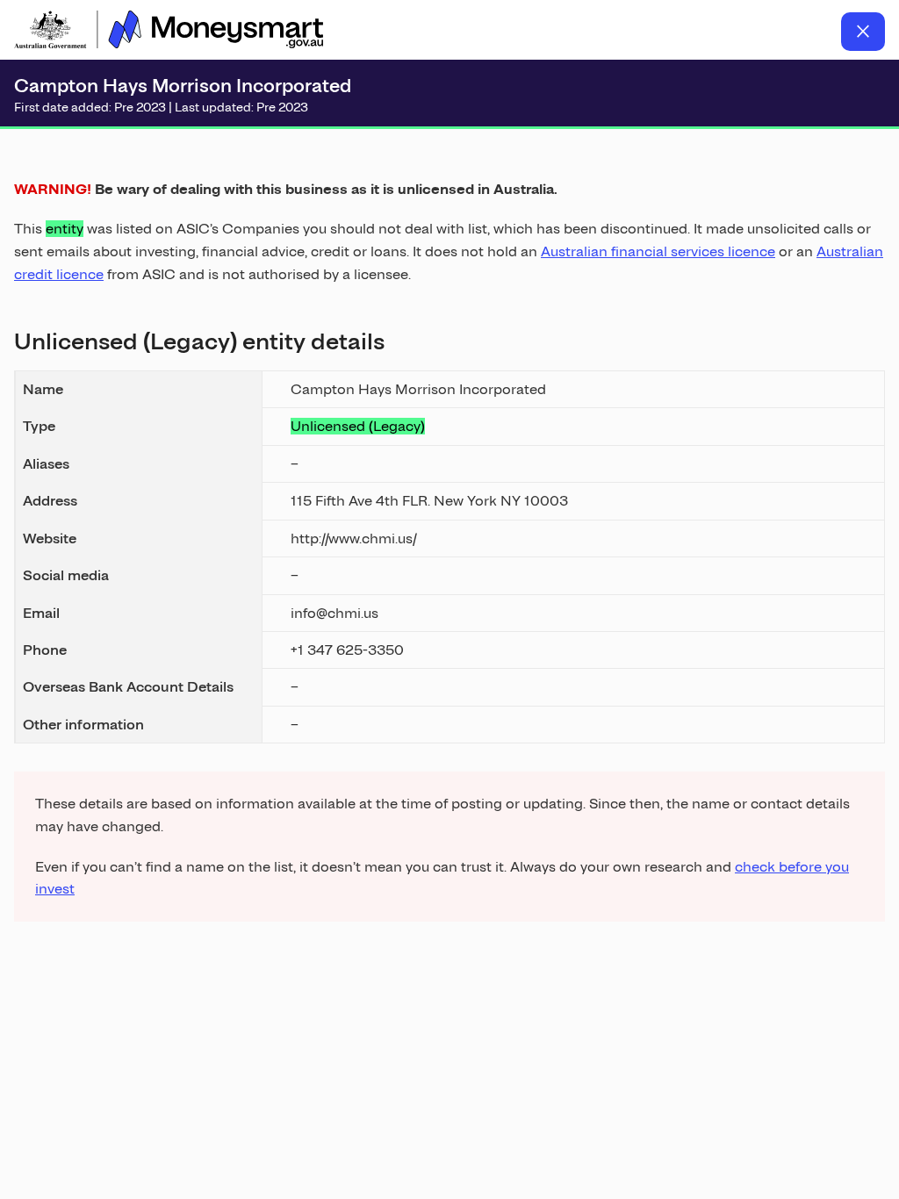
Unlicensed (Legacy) (358, 426)
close (863, 31)
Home (168, 32)
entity (64, 228)
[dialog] (449, 529)
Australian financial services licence (658, 251)
